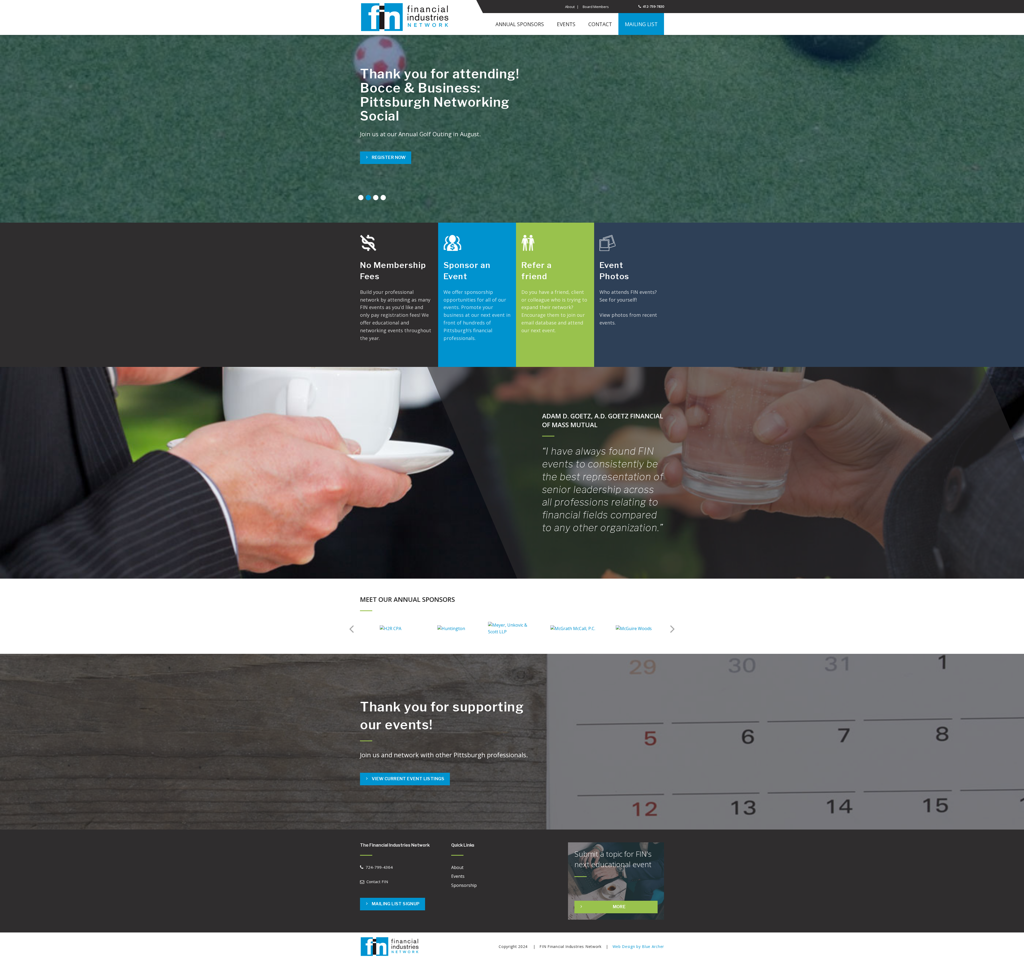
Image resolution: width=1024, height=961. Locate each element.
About (570, 6)
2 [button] (368, 197)
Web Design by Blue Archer (638, 946)
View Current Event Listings (408, 778)
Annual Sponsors (519, 24)
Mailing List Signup (396, 903)
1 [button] (361, 197)
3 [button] (376, 197)
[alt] (391, 946)
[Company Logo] (407, 17)
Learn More (386, 356)
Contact (600, 24)
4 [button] (383, 197)
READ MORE (546, 356)
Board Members (596, 6)
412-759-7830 (653, 6)
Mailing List (641, 24)
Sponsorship (464, 885)
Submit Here (387, 138)
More (617, 356)
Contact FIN (377, 881)
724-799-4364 (379, 867)
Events (566, 24)
